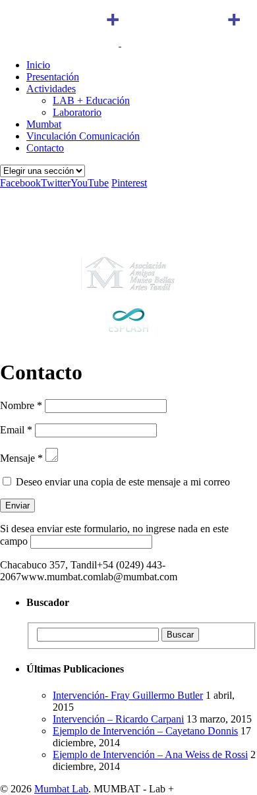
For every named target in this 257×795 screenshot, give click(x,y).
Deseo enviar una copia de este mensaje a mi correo (123, 481)
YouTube (90, 182)
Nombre (17, 405)
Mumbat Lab (61, 788)
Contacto (45, 147)
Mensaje (17, 458)
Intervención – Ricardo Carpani (118, 719)
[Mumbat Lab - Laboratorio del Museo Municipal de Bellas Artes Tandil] (120, 42)
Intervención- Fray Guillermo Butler (128, 695)
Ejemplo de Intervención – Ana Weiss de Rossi (150, 754)
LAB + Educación (91, 100)
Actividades (51, 88)
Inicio (38, 64)
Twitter (56, 182)
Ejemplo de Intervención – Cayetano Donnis (145, 730)
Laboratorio (77, 112)
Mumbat (43, 124)
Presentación (52, 76)
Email (12, 429)
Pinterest (129, 182)
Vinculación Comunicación (83, 136)
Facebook (20, 182)
